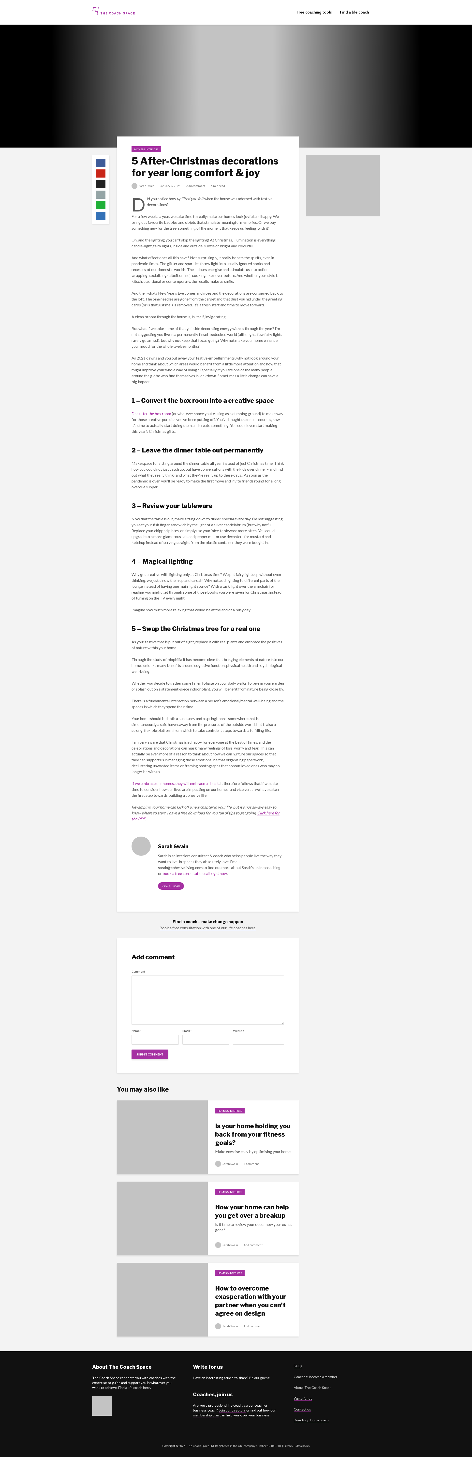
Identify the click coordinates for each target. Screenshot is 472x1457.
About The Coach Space (312, 1387)
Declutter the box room (151, 413)
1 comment (251, 1164)
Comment (138, 971)
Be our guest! (259, 1378)
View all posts (171, 886)
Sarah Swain (146, 186)
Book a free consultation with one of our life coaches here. (208, 927)
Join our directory (232, 1410)
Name (136, 1030)
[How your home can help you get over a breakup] (162, 1218)
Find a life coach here (134, 1387)
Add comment (195, 186)
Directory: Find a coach (311, 1420)
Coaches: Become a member (315, 1377)
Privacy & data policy (296, 1446)
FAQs (298, 1366)
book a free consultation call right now (194, 873)
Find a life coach (354, 12)
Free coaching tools (314, 12)
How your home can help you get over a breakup (252, 1211)
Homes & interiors (146, 149)
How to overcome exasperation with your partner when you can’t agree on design (250, 1300)
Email (187, 1030)
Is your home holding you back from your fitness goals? (253, 1134)
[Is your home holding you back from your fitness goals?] (162, 1136)
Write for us (303, 1398)
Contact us (302, 1409)
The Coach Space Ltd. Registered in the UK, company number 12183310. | (235, 1446)
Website (238, 1030)
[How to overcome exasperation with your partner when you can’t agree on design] (162, 1299)
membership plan (206, 1415)
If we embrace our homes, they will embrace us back (175, 783)
